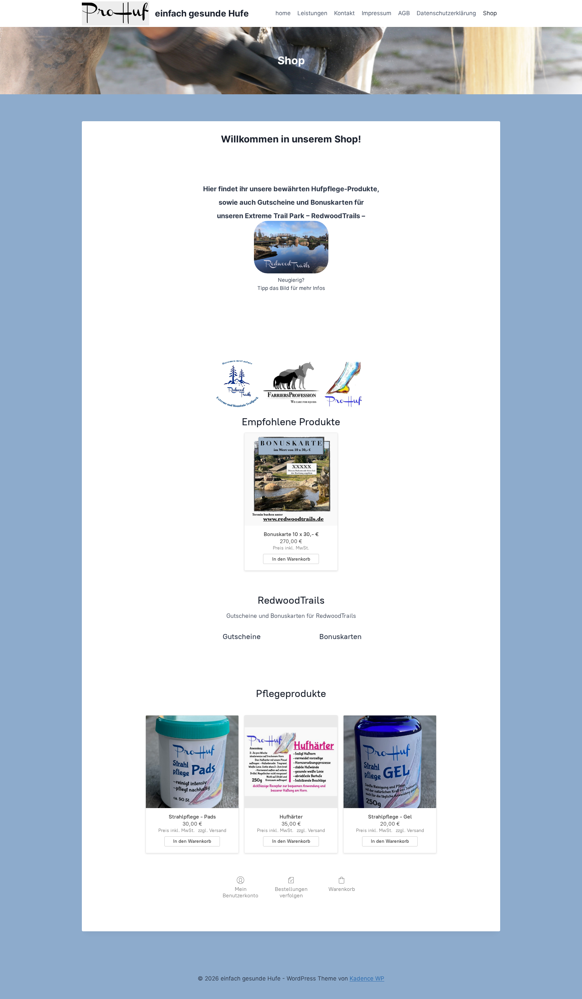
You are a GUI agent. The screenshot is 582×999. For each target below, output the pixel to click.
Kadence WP (367, 978)
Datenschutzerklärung (446, 13)
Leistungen (312, 13)
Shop (490, 13)
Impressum (376, 13)
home (283, 13)
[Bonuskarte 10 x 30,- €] (291, 479)
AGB (404, 13)
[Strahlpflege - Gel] (390, 761)
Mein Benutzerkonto (240, 892)
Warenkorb (341, 889)
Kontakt (344, 13)
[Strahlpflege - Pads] (192, 761)
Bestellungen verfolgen (291, 892)
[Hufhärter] (291, 761)
